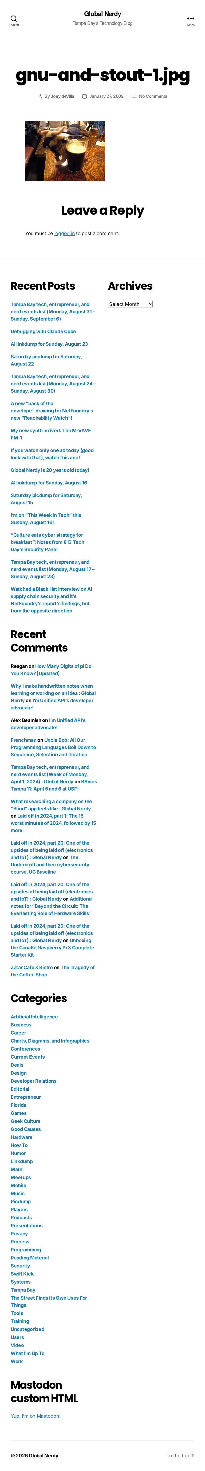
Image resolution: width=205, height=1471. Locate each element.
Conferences (25, 1049)
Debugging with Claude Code (43, 331)
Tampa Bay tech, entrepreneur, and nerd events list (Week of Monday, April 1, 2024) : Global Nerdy (50, 774)
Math (16, 1169)
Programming (26, 1249)
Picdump (21, 1201)
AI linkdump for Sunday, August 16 (49, 483)
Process (20, 1241)
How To (19, 1145)
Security (20, 1266)
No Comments (153, 96)
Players (19, 1209)
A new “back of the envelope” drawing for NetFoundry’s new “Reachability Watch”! (52, 411)
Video (17, 1345)
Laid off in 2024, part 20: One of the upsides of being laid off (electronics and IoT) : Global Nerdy (52, 850)
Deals (17, 1065)
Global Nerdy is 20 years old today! (50, 470)
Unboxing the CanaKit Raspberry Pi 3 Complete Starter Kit (52, 948)
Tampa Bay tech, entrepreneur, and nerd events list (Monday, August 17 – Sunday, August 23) (52, 569)
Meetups (21, 1177)
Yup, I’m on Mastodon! (35, 1416)
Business (21, 1025)
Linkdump (22, 1161)
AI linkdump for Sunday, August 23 (49, 344)
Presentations (27, 1225)
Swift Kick (22, 1274)
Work (17, 1361)
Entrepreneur (26, 1097)
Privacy (19, 1233)
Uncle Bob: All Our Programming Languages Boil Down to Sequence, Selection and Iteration (53, 747)
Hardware (22, 1137)
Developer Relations (34, 1081)
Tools (17, 1313)
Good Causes (26, 1129)
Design (18, 1073)
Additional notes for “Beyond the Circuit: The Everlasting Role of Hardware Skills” (52, 906)
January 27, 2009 (106, 96)
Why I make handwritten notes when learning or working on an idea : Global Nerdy (53, 693)
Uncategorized (27, 1329)
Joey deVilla (62, 96)
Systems (21, 1282)
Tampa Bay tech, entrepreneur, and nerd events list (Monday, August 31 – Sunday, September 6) (53, 312)
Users (17, 1337)
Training (20, 1321)
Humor (18, 1153)
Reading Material (30, 1258)
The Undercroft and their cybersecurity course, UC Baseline (50, 865)
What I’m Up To (28, 1353)
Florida (18, 1105)
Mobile (18, 1185)
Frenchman (24, 740)
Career (18, 1033)
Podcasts (21, 1217)
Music (18, 1193)
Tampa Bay (23, 1290)
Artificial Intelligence (34, 1016)
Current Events (28, 1057)
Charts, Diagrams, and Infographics (50, 1041)
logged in (64, 233)
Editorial (20, 1089)
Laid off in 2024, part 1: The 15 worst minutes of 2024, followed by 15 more (53, 823)
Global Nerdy (102, 13)
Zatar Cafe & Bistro (32, 967)
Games (19, 1113)
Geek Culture (26, 1121)
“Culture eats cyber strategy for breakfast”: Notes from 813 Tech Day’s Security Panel (47, 542)
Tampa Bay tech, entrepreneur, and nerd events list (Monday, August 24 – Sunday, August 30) (53, 384)
